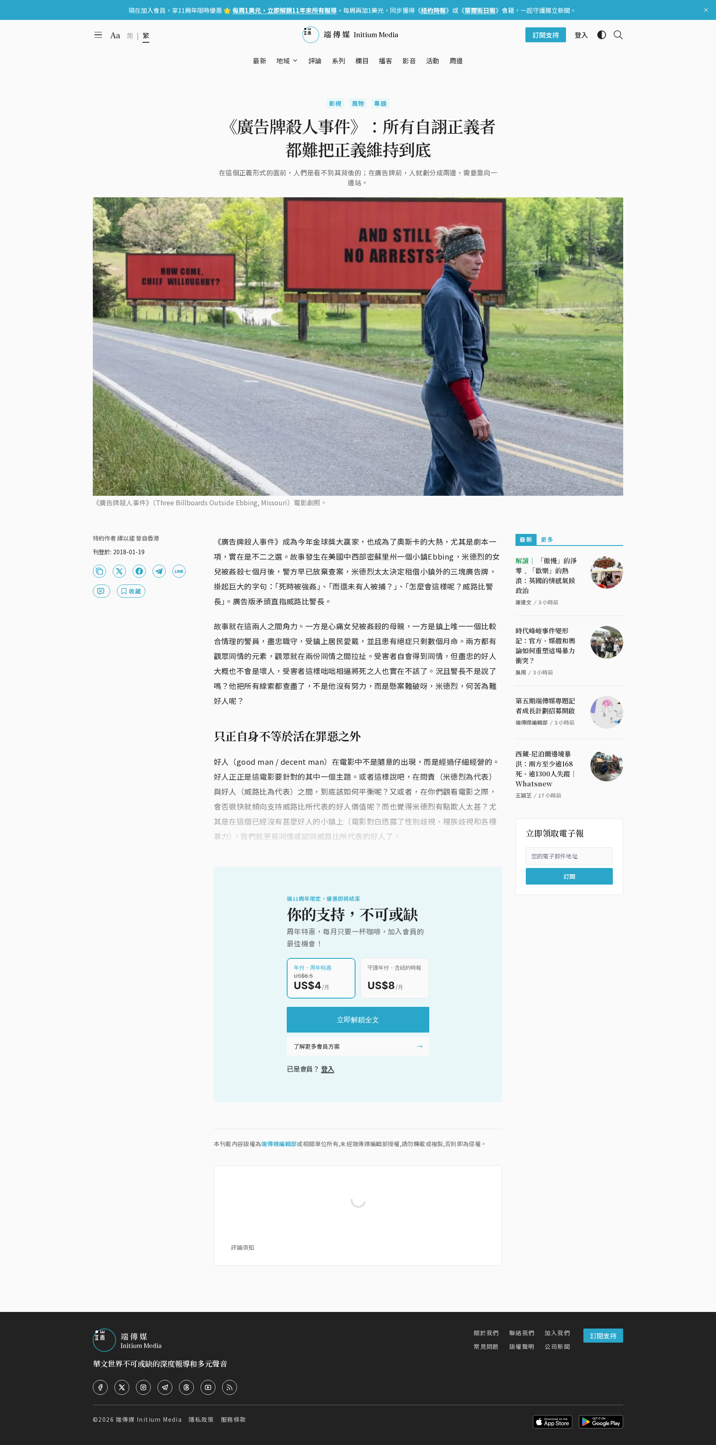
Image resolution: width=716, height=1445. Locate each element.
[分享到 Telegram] (159, 571)
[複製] (99, 571)
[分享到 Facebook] (139, 571)
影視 (335, 103)
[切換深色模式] (598, 35)
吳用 (520, 672)
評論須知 (242, 1247)
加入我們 (557, 1333)
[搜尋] (615, 35)
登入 (327, 1069)
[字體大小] (115, 35)
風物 (358, 103)
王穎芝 (523, 795)
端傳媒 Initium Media (149, 1419)
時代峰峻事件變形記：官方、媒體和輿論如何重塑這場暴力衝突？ (545, 645)
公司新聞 (557, 1346)
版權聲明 (522, 1346)
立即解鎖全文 (358, 1020)
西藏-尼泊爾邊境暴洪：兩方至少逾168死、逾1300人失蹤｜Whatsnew (546, 768)
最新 (526, 539)
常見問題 (486, 1346)
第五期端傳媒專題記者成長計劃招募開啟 (545, 705)
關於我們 (486, 1333)
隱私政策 (201, 1419)
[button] (283, 60)
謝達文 (523, 602)
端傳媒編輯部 (279, 1144)
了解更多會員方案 (316, 1046)
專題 (380, 103)
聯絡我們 (522, 1333)
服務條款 (234, 1419)
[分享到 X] (119, 571)
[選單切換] (295, 60)
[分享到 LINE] (179, 571)
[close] (706, 10)
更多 (547, 539)
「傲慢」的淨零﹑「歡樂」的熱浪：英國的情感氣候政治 (546, 575)
